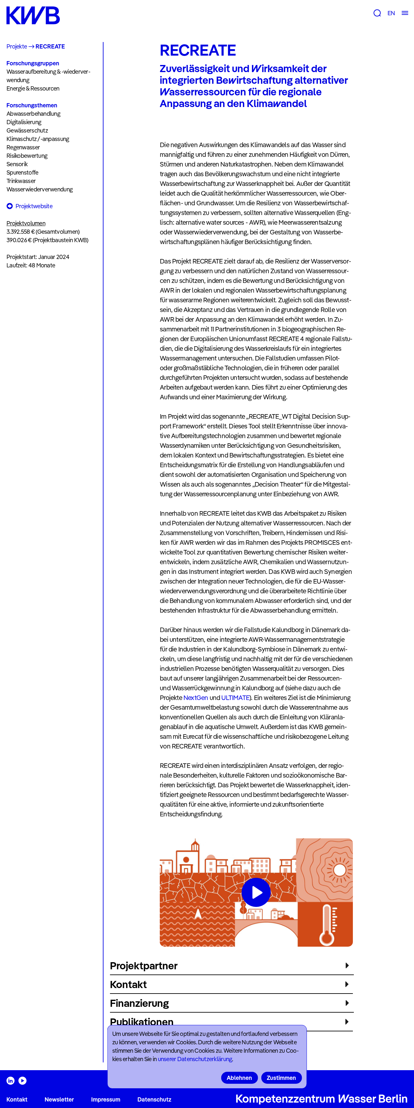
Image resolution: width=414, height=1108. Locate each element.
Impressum (105, 1099)
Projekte (16, 46)
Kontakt (16, 1099)
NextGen (196, 698)
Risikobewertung (26, 155)
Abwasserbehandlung (33, 113)
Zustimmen (281, 1077)
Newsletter (59, 1099)
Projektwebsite (34, 206)
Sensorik (16, 164)
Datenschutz (154, 1099)
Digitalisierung (23, 122)
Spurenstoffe (22, 172)
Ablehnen (239, 1077)
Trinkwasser (21, 181)
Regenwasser (23, 147)
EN (391, 13)
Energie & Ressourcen (33, 88)
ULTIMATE (235, 698)
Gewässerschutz (27, 130)
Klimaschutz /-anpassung (37, 139)
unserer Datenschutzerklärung (195, 1059)
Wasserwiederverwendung (39, 189)
